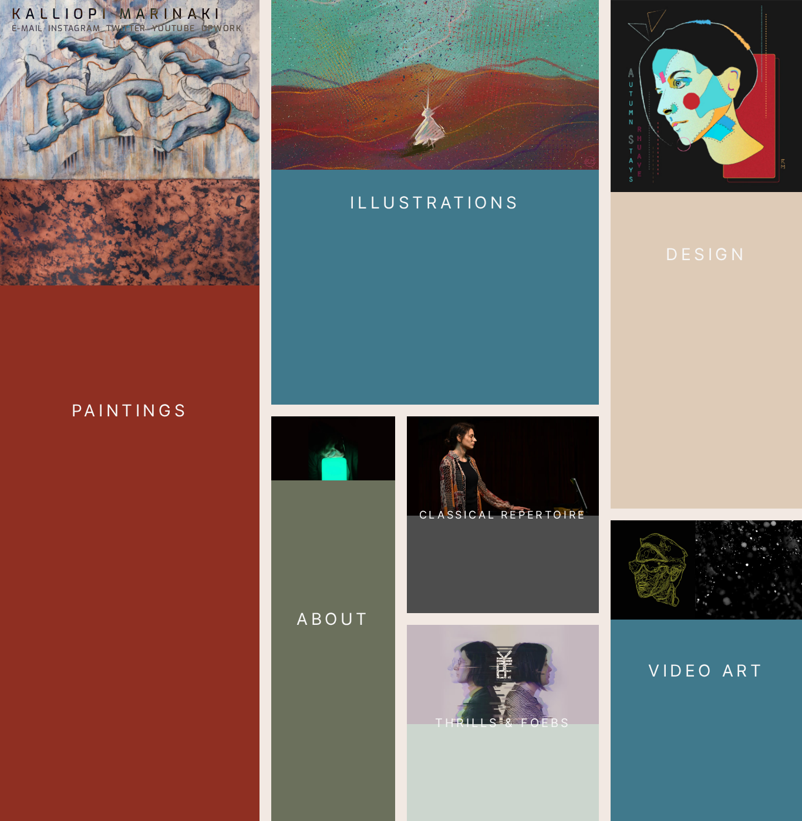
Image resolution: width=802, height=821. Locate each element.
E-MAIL (27, 28)
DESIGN (706, 254)
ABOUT (333, 619)
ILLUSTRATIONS (435, 203)
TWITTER (126, 28)
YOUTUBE (174, 28)
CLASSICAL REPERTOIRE (503, 515)
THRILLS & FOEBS (503, 723)
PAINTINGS (130, 410)
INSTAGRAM (74, 28)
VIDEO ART (706, 671)
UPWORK (221, 28)
